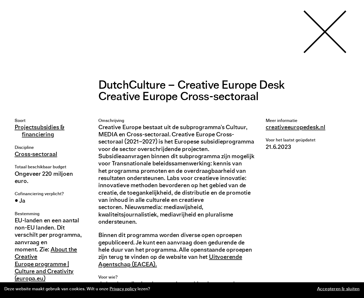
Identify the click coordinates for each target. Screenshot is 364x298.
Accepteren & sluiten (338, 289)
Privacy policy (123, 289)
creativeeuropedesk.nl (295, 127)
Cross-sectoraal (36, 154)
